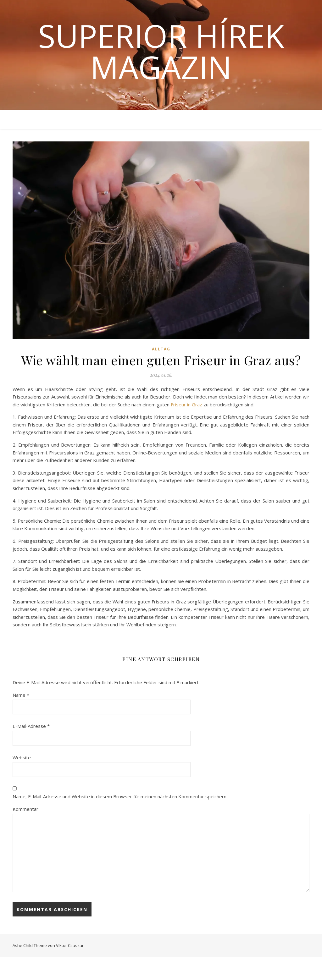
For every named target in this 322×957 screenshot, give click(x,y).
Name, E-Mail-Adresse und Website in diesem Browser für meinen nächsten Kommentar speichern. (120, 796)
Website (22, 757)
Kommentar (25, 809)
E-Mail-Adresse (31, 726)
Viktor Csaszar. (70, 945)
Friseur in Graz (186, 404)
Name (21, 695)
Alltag (161, 349)
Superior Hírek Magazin (161, 51)
